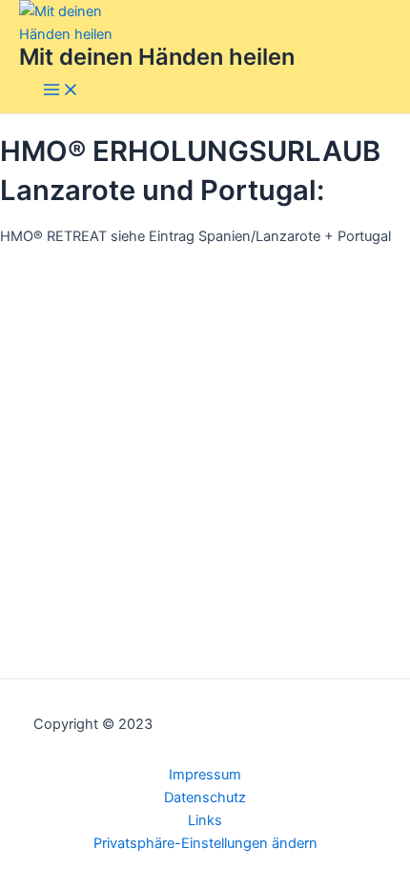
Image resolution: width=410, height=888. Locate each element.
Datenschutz (205, 797)
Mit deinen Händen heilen (157, 57)
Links (205, 820)
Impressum (205, 774)
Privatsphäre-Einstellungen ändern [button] (205, 843)
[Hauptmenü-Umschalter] (61, 91)
